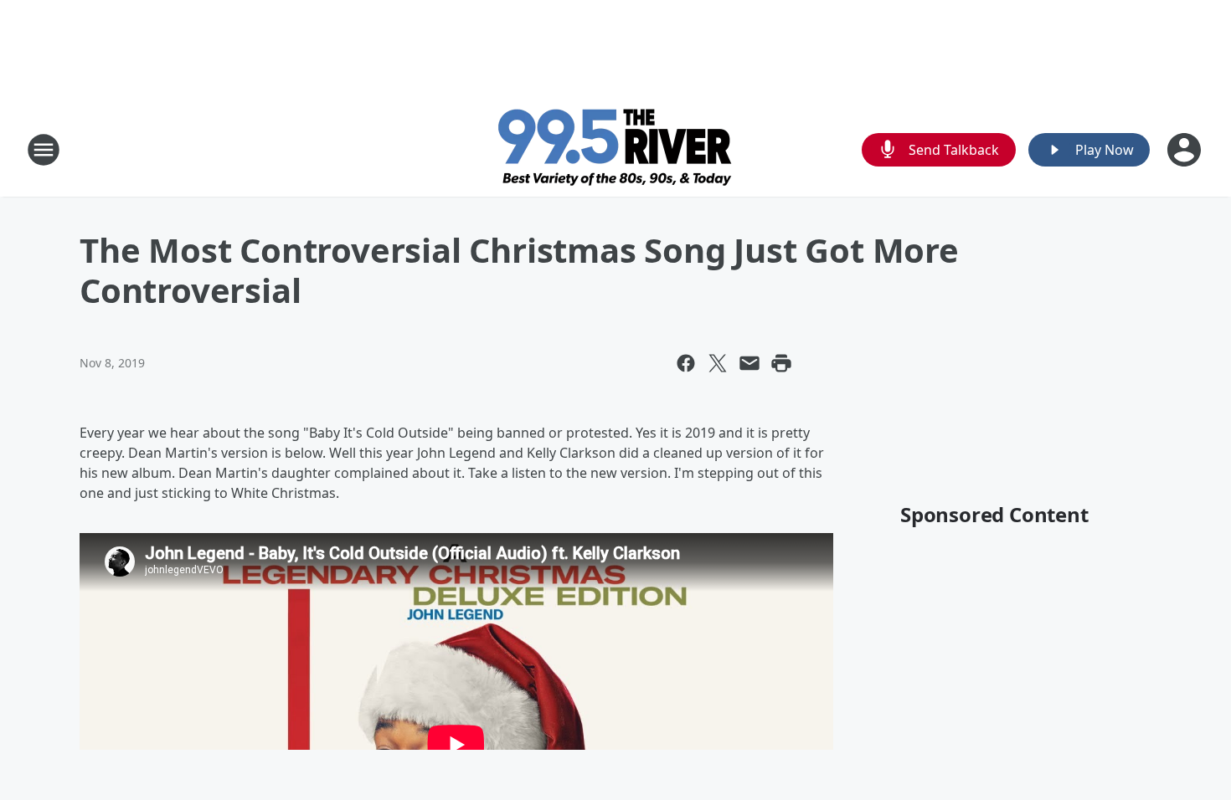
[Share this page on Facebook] (686, 363)
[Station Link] (616, 149)
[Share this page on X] (717, 363)
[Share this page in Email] (749, 363)
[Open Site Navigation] (43, 150)
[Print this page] (781, 363)
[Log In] (1185, 150)
